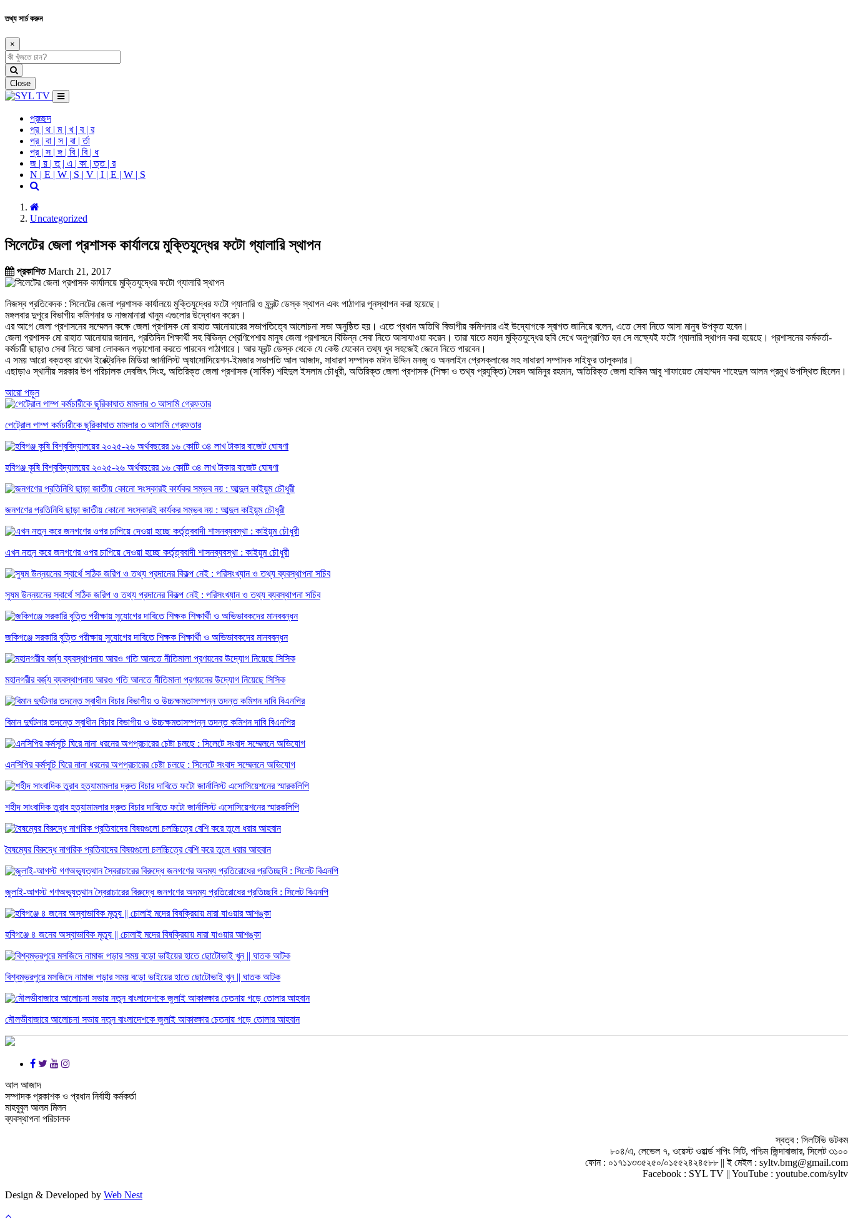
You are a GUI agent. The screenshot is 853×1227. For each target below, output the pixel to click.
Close (20, 83)
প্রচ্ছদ (40, 118)
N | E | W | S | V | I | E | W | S (87, 174)
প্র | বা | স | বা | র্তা (60, 141)
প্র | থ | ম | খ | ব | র (62, 129)
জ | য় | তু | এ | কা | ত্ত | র (73, 163)
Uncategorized (58, 218)
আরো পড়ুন (22, 392)
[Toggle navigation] (60, 96)
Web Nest (123, 1195)
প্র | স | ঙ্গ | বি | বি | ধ (64, 152)
